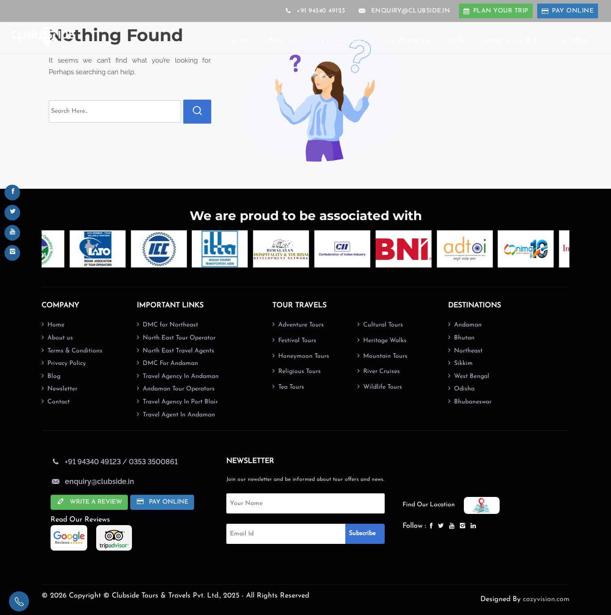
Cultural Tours (383, 325)
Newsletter (62, 389)
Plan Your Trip (500, 11)
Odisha (464, 389)
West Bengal (471, 376)
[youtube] (12, 233)
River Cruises (381, 371)
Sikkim (463, 363)
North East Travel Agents (178, 351)
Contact (58, 402)
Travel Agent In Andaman (179, 414)
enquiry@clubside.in (410, 11)
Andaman (468, 325)
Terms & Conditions (74, 351)
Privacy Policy (66, 363)
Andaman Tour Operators (179, 389)
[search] (197, 111)
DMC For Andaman (170, 363)
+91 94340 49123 (320, 11)
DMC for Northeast (170, 325)
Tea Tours (291, 387)
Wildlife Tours (382, 387)
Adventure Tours (301, 325)
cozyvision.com (546, 599)
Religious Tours (299, 371)
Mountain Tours (385, 356)
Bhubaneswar (473, 402)
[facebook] (12, 192)
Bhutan (464, 338)
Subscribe (362, 533)
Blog (53, 376)
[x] (12, 213)
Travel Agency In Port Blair (180, 402)
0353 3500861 (153, 462)
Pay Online (573, 11)
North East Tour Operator (179, 338)
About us (60, 338)
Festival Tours (297, 340)
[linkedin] (474, 526)
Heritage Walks (385, 340)
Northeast (468, 351)
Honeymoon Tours (303, 356)
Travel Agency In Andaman (181, 376)
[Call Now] (19, 601)
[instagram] (12, 253)
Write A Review (95, 502)
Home (55, 325)
